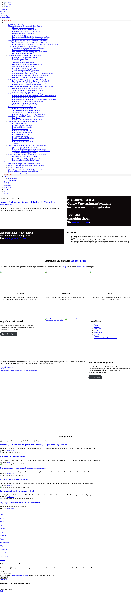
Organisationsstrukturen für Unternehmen (25, 70)
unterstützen (80, 222)
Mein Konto (4, 15)
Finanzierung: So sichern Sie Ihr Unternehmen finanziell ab (27, 79)
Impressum (3, 549)
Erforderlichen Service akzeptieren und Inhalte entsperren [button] (18, 371)
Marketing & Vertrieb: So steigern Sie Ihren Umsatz (25, 26)
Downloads (8, 175)
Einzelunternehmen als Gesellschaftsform (25, 156)
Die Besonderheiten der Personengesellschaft (26, 158)
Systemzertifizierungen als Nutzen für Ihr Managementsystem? (28, 145)
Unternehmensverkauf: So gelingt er (24, 97)
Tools (2, 522)
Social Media (4, 556)
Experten (7, 182)
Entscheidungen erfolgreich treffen (23, 53)
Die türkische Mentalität (20, 136)
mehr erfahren (95, 377)
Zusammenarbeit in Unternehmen (23, 63)
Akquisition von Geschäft (20, 35)
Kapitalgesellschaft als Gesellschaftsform (25, 160)
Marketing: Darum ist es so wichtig (23, 28)
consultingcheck (5, 17)
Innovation (97, 329)
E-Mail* (2, 571)
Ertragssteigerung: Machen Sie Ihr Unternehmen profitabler (31, 37)
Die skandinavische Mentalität (22, 132)
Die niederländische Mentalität (22, 130)
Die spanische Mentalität (20, 129)
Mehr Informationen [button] (6, 367)
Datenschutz (4, 553)
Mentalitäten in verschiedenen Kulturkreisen (22, 121)
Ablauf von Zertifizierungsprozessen (24, 153)
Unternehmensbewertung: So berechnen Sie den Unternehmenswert (34, 96)
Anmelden (4, 577)
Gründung (97, 327)
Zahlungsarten (4, 542)
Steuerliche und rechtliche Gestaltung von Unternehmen (26, 116)
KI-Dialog (7, 20)
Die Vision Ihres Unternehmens (22, 108)
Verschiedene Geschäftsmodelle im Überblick (27, 110)
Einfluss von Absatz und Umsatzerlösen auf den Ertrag (30, 39)
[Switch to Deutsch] (7, 4)
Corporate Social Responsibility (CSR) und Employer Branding (32, 74)
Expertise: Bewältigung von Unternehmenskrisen (24, 164)
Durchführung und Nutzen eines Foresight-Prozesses (29, 114)
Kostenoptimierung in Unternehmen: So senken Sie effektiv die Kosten (35, 44)
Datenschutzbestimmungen (19, 575)
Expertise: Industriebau (15, 167)
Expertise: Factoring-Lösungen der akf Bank (22, 173)
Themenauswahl (81, 267)
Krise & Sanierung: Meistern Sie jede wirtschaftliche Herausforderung (30, 86)
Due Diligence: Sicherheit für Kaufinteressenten (27, 101)
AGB (2, 546)
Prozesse (96, 334)
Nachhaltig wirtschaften (20, 59)
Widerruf (3, 535)
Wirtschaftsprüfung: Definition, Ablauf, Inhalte (27, 119)
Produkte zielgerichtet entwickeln (23, 33)
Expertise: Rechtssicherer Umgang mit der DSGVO (25, 169)
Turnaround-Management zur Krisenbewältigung (28, 90)
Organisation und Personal (16, 61)
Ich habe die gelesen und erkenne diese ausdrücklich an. (29, 575)
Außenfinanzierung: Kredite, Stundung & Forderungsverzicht (32, 83)
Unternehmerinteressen (15, 24)
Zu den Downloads (8, 334)
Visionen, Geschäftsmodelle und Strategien (22, 107)
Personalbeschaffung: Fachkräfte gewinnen (26, 72)
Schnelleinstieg (78, 260)
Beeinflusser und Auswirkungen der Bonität (26, 85)
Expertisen (7, 162)
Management (98, 332)
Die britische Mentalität (19, 123)
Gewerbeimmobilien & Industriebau (105, 338)
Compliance (16, 118)
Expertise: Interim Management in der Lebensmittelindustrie (27, 165)
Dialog (64, 267)
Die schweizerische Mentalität (22, 125)
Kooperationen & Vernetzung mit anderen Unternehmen (30, 75)
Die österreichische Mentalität (21, 127)
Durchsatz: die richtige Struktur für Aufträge (26, 31)
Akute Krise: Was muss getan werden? (24, 92)
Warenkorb (3, 10)
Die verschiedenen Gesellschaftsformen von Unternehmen (27, 154)
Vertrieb (96, 336)
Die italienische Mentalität (20, 140)
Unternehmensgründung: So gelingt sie (24, 105)
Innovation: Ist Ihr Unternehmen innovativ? (26, 50)
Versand (2, 539)
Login (2, 532)
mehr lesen (3, 212)
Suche (2, 13)
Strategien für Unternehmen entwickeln (25, 112)
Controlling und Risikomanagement (23, 66)
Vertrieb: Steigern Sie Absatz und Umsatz (25, 30)
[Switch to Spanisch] (8, 6)
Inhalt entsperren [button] (5, 369)
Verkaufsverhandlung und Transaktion (24, 103)
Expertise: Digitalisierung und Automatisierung (23, 171)
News (6, 176)
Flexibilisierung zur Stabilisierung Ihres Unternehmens (29, 52)
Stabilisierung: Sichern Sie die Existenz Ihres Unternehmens (27, 46)
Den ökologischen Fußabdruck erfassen (25, 57)
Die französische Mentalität (21, 134)
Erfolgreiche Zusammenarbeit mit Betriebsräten (27, 77)
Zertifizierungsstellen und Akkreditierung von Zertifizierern (31, 151)
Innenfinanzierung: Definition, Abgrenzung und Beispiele (30, 81)
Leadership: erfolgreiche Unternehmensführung (27, 64)
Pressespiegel (12, 178)
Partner (2, 528)
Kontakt (2, 11)
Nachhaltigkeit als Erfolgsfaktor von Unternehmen (24, 55)
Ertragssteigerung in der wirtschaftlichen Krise (27, 88)
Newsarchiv (12, 180)
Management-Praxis (15, 238)
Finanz (96, 325)
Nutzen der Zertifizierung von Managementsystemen (29, 149)
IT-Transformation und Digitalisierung (24, 68)
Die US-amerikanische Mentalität (23, 138)
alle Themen (16, 143)
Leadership (97, 330)
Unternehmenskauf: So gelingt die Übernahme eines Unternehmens (34, 99)
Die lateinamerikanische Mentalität (23, 142)
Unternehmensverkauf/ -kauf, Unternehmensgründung (25, 94)
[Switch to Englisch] (7, 2)
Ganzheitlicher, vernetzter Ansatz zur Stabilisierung (28, 48)
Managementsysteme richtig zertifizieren (25, 147)
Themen (6, 22)
